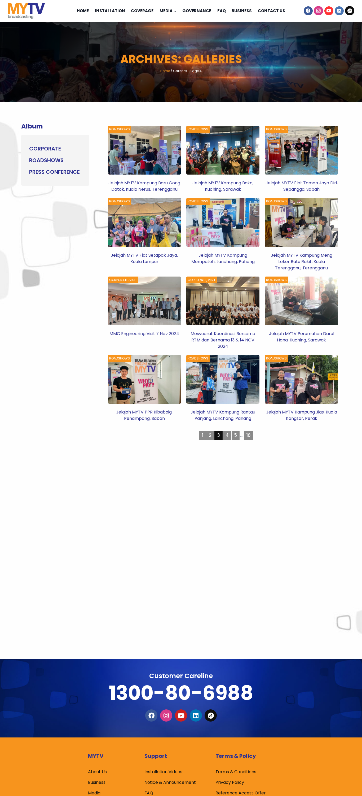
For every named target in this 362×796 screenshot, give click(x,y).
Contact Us (271, 11)
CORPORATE (118, 280)
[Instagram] (318, 10)
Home (83, 11)
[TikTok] (349, 10)
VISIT (133, 280)
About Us (97, 772)
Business (242, 11)
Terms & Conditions (235, 772)
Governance (196, 11)
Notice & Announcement (170, 782)
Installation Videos (163, 772)
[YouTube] (328, 10)
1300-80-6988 (181, 693)
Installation (110, 11)
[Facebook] (308, 10)
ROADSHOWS (119, 129)
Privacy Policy (229, 782)
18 (248, 435)
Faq (221, 11)
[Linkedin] (339, 10)
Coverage (142, 11)
